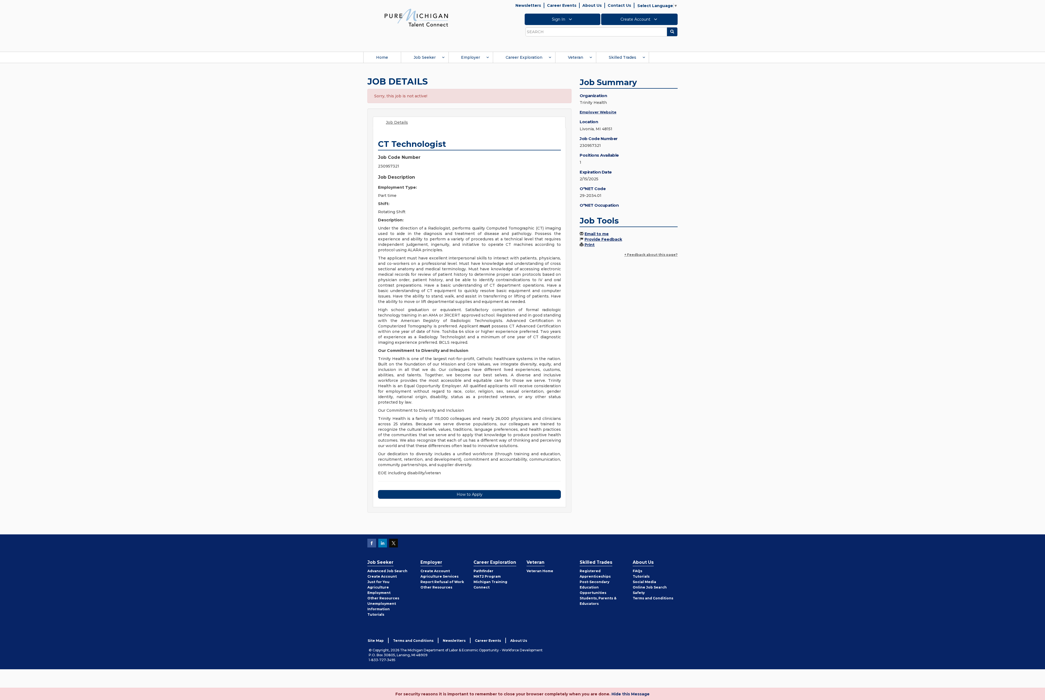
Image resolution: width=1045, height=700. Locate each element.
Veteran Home (540, 571)
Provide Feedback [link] (603, 239)
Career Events (561, 5)
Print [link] (590, 244)
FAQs (637, 571)
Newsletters (528, 5)
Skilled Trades (622, 57)
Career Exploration (524, 57)
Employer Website (598, 112)
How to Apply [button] (469, 494)
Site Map (376, 641)
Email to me (597, 233)
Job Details (397, 122)
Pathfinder (483, 571)
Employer (470, 57)
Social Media (644, 582)
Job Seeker (425, 57)
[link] (416, 17)
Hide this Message (630, 694)
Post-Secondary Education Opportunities (594, 587)
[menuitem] (382, 57)
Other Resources (383, 598)
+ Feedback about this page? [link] (651, 255)
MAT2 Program (487, 576)
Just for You (378, 582)
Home (382, 57)
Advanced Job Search (387, 571)
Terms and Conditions (653, 598)
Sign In (559, 19)
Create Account (635, 19)
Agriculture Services (439, 576)
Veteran (575, 57)
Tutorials (375, 614)
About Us (592, 5)
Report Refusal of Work (442, 582)
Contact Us (619, 5)
